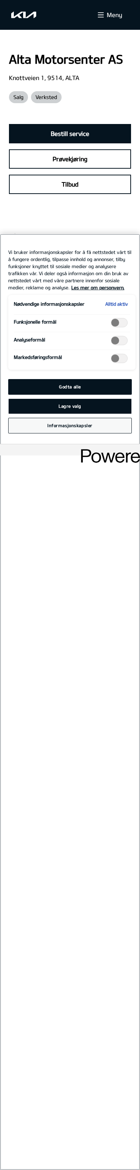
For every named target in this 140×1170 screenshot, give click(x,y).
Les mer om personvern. (97, 287)
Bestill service (70, 133)
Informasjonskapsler (70, 425)
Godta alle (70, 386)
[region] (70, 702)
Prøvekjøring (70, 158)
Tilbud (70, 184)
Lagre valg (70, 406)
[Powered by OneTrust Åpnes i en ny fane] (108, 450)
